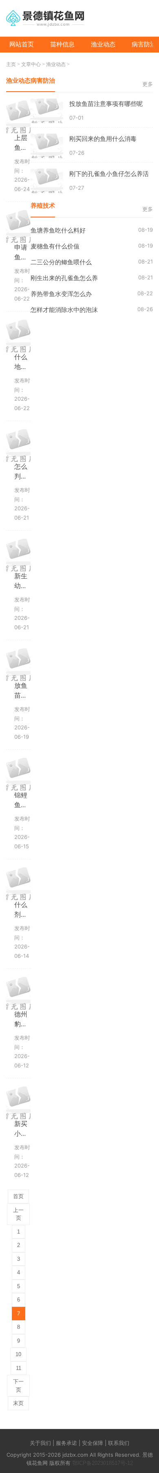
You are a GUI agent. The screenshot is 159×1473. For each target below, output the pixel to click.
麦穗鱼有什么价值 (55, 246)
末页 (18, 1403)
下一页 (18, 1386)
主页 (11, 64)
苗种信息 (62, 44)
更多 (147, 84)
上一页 (18, 1214)
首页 (18, 1196)
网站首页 (21, 44)
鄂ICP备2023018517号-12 (102, 1463)
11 (18, 1368)
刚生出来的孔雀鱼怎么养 (64, 277)
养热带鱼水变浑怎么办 (61, 293)
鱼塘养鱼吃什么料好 (58, 230)
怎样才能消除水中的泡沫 (64, 309)
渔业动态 (103, 44)
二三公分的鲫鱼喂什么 (61, 262)
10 (18, 1354)
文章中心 (31, 64)
